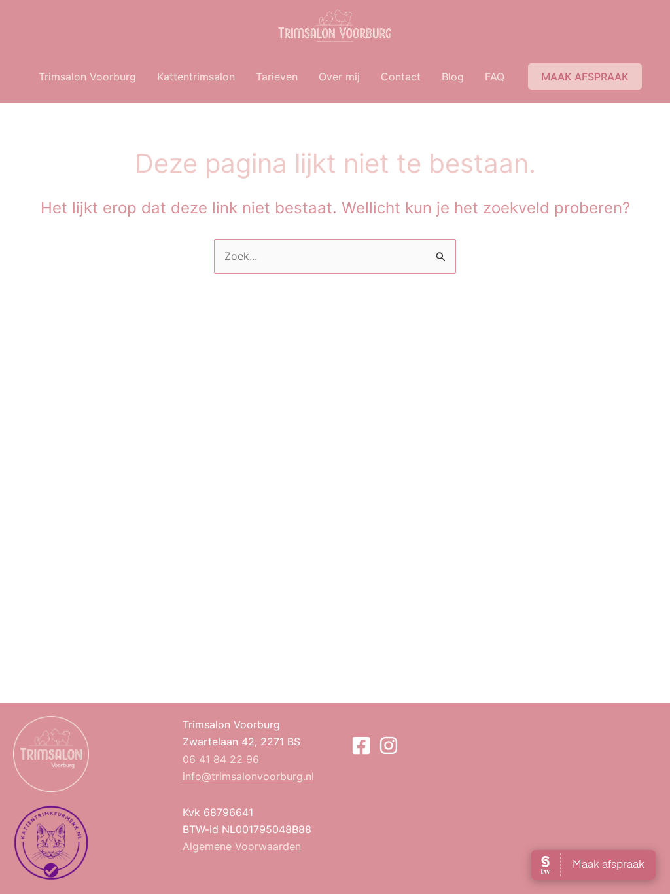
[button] (585, 76)
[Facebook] (361, 745)
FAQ (494, 76)
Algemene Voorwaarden (242, 846)
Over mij (339, 76)
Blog (453, 76)
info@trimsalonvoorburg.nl (248, 776)
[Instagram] (388, 745)
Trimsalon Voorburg (87, 76)
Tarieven (277, 76)
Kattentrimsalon (196, 76)
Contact (401, 76)
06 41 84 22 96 (221, 759)
